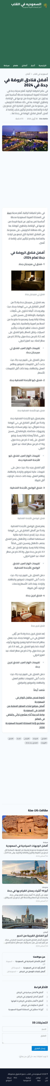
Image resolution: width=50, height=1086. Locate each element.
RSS (15, 1077)
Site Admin (43, 118)
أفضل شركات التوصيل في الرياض (32, 971)
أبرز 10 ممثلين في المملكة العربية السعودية (25, 1009)
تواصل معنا (38, 1079)
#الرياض (26, 738)
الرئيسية (42, 65)
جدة (9, 213)
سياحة (6, 65)
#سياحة (35, 738)
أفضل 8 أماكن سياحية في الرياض (30, 992)
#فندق (11, 738)
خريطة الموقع (9, 1079)
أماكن (24, 65)
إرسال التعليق (39, 1048)
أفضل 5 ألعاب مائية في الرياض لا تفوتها (27, 1001)
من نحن (46, 1079)
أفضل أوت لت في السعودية (34, 967)
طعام (15, 65)
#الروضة (44, 742)
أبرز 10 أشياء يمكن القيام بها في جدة (27, 891)
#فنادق (44, 738)
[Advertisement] (25, 37)
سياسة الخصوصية (27, 1079)
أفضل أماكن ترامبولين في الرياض (30, 996)
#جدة (19, 738)
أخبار (33, 65)
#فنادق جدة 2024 (32, 742)
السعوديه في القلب (40, 74)
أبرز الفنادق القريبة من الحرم (32, 935)
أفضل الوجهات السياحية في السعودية (27, 846)
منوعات (45, 887)
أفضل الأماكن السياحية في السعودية (30, 961)
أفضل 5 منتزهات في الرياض (32, 1005)
